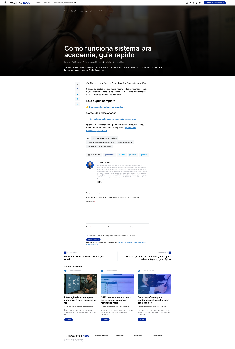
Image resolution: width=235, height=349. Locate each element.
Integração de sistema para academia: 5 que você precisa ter (80, 300)
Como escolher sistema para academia (107, 107)
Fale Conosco (158, 336)
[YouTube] (190, 3)
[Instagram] (187, 3)
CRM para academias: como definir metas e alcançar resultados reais (116, 300)
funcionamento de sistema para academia (101, 142)
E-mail (110, 227)
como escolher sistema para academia (104, 138)
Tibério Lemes (76, 62)
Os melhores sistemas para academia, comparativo (113, 119)
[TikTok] (197, 3)
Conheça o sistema (102, 336)
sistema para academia (125, 142)
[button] (232, 2)
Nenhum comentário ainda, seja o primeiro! (98, 62)
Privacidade (138, 336)
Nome (88, 227)
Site (131, 227)
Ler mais (68, 319)
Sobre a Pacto (119, 336)
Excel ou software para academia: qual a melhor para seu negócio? (153, 300)
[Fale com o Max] (199, 3)
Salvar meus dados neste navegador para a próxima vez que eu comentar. (112, 235)
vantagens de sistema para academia (99, 146)
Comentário (90, 201)
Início (66, 11)
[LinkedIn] (193, 3)
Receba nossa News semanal (214, 2)
